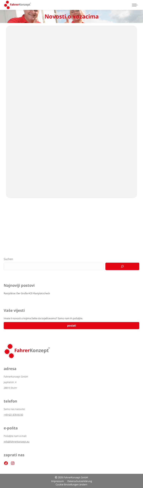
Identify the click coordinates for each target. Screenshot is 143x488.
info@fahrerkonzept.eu (16, 441)
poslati (71, 325)
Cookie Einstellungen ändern (71, 484)
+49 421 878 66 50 (13, 414)
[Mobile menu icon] (134, 5)
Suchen (8, 259)
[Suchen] (122, 266)
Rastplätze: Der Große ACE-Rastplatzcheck (27, 293)
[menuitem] (57, 481)
